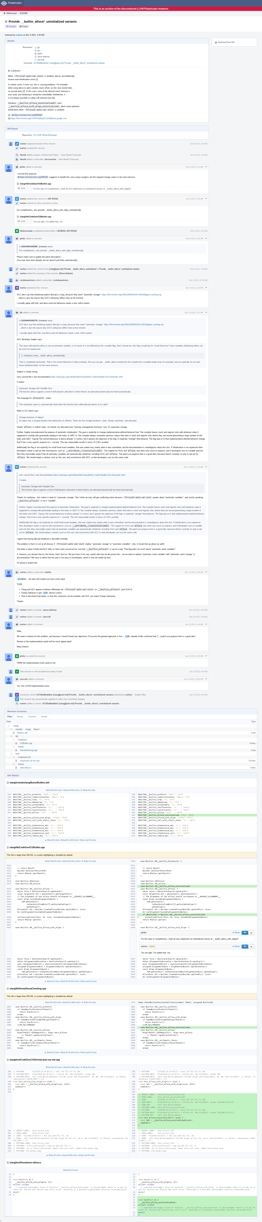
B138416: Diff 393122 (67, 231)
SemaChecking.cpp (28, 750)
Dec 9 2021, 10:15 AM (198, 280)
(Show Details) (66, 273)
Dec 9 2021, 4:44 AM (198, 144)
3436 (23, 188)
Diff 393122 (53, 199)
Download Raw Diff (226, 42)
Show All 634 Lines (71, 790)
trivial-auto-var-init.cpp (29, 761)
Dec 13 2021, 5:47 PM (194, 313)
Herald (23, 155)
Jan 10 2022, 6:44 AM (194, 624)
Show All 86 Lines (69, 1155)
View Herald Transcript (71, 155)
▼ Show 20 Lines (88, 790)
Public (25, 26)
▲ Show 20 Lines (52, 840)
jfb (38, 47)
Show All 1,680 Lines (71, 1002)
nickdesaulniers (27, 280)
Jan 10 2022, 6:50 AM (194, 656)
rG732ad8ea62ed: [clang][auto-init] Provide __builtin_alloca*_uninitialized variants (69, 63)
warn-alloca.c (26, 768)
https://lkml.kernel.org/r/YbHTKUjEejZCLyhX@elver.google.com (39, 118)
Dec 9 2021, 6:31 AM (198, 231)
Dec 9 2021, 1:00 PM (194, 288)
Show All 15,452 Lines (69, 981)
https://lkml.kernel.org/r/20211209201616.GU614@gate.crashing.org (131, 294)
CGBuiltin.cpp (26, 743)
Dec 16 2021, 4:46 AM (198, 617)
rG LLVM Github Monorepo (45, 135)
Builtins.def (22, 733)
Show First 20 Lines (54, 790)
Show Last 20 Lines (88, 840)
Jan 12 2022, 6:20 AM (198, 695)
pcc (39, 50)
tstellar (48, 572)
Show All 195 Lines (71, 1067)
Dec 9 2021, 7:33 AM (198, 269)
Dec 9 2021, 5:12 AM (194, 167)
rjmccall (40, 60)
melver (19, 35)
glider (39, 53)
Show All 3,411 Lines (71, 861)
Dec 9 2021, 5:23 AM (194, 199)
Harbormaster (26, 231)
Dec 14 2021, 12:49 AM (193, 467)
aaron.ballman (43, 57)
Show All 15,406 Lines (69, 1052)
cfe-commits (50, 159)
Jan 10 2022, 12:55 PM (193, 679)
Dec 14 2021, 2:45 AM (194, 572)
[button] (245, 933)
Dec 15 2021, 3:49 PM (198, 610)
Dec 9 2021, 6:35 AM (194, 239)
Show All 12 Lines (70, 1170)
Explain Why (140, 695)
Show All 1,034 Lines (69, 840)
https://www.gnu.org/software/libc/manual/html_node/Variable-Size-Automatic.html (87, 377)
